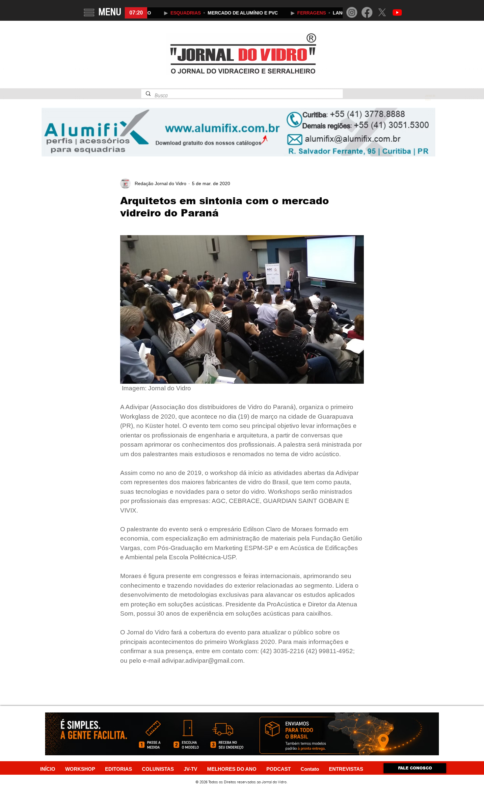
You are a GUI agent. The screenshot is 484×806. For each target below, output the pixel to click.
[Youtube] (397, 12)
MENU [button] (109, 12)
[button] (89, 12)
